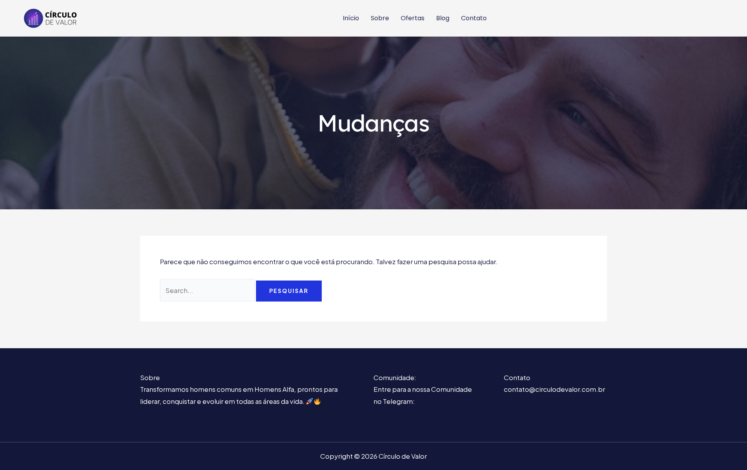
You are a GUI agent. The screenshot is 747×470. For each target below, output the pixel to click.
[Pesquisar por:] (208, 290)
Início (351, 18)
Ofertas (412, 18)
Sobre (380, 18)
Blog (442, 18)
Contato (474, 18)
